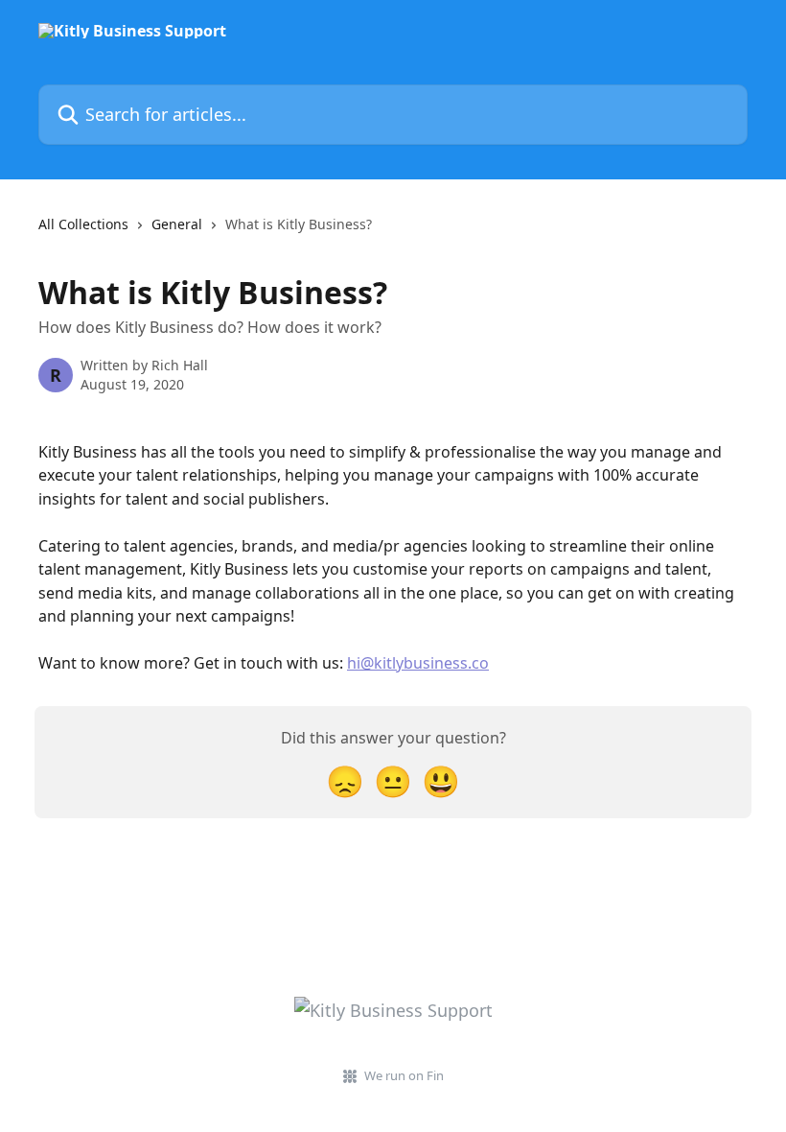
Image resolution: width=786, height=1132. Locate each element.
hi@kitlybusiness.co (418, 662)
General (176, 224)
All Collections (83, 224)
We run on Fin (404, 1075)
